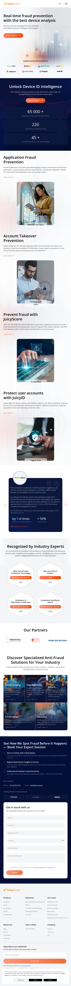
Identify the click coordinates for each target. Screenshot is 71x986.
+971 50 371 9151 (15, 785)
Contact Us (50, 932)
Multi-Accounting (52, 908)
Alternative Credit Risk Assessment (57, 918)
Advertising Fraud (52, 914)
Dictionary (6, 938)
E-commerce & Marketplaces (33, 908)
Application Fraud (52, 902)
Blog (4, 929)
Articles (5, 932)
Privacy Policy (51, 867)
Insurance (28, 914)
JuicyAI (5, 905)
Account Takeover (52, 905)
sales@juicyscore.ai (36, 785)
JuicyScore (6, 902)
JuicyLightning (7, 914)
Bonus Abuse (51, 911)
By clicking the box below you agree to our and (32, 867)
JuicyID (5, 911)
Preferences (21, 980)
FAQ (48, 935)
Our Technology (30, 929)
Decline (35, 980)
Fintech (27, 905)
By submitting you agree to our (17, 966)
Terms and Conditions (39, 867)
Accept (50, 980)
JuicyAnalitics (7, 908)
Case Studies (7, 935)
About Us (50, 929)
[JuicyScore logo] (11, 4)
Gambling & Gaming (31, 911)
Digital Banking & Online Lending (35, 902)
